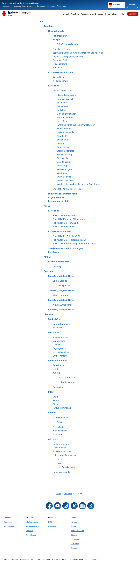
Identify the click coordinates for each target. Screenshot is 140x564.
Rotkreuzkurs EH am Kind (65, 223)
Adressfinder (58, 427)
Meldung (56, 266)
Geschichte (57, 387)
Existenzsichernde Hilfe (60, 72)
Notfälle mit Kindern (66, 132)
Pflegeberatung (59, 64)
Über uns (116, 14)
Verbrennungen (64, 169)
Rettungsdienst (87, 14)
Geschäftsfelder (56, 31)
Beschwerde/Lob (77, 530)
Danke (60, 422)
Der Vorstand (58, 341)
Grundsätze (58, 365)
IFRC (59, 463)
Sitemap (74, 535)
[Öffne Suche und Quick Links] (123, 14)
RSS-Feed (52, 522)
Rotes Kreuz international (64, 455)
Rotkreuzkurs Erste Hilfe (64, 215)
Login (55, 396)
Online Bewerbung (61, 324)
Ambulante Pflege (61, 49)
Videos (55, 400)
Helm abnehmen (65, 117)
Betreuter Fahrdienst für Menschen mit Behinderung (77, 52)
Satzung (56, 344)
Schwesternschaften (62, 451)
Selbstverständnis (57, 360)
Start (41, 21)
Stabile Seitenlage (65, 150)
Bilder (55, 404)
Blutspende (57, 39)
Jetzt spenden (64, 285)
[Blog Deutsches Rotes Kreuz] (82, 505)
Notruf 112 (62, 136)
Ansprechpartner (60, 337)
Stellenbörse (54, 319)
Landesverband (59, 355)
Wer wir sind (54, 332)
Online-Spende (59, 280)
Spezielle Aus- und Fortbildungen (65, 248)
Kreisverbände (59, 447)
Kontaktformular (60, 417)
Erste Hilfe (53, 85)
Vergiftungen (63, 173)
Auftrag (56, 372)
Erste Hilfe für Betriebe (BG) (66, 236)
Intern (51, 392)
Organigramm (59, 348)
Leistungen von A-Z (58, 201)
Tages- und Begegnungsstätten (67, 56)
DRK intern (75, 543)
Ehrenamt (99, 14)
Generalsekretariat (61, 472)
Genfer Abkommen (66, 377)
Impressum (75, 539)
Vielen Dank (58, 327)
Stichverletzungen (65, 154)
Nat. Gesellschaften (66, 467)
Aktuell (66, 14)
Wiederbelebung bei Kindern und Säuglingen (78, 184)
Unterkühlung (63, 162)
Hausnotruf (57, 67)
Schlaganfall (63, 139)
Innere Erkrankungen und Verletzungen (76, 124)
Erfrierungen (63, 106)
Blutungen (62, 102)
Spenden (132, 14)
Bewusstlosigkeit (65, 99)
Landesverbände (60, 444)
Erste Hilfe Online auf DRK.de (66, 189)
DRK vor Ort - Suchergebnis (62, 193)
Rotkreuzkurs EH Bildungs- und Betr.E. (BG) (74, 243)
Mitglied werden (60, 295)
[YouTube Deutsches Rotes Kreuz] (57, 505)
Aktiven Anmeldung (61, 304)
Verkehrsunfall (64, 176)
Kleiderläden (58, 77)
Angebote (75, 14)
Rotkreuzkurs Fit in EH (63, 226)
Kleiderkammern (60, 80)
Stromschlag (63, 158)
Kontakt (52, 412)
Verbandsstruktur (60, 352)
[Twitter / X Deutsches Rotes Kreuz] (74, 505)
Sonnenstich (63, 147)
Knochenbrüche (64, 128)
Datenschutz (75, 548)
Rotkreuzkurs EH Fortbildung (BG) (69, 239)
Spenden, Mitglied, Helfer (61, 276)
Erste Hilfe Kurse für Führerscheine (69, 219)
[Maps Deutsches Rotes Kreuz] (90, 505)
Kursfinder (53, 252)
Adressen (53, 439)
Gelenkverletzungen (66, 113)
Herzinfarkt (62, 121)
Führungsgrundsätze (62, 407)
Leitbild (55, 369)
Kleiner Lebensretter (62, 90)
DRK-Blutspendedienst (68, 44)
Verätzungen (63, 165)
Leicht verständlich (70, 382)
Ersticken (61, 110)
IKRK (59, 459)
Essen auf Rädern (61, 60)
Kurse (107, 14)
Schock (60, 143)
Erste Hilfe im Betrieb (59, 231)
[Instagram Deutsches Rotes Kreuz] (65, 505)
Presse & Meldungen (59, 261)
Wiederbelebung (65, 180)
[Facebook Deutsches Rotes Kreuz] (49, 505)
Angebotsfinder (56, 197)
